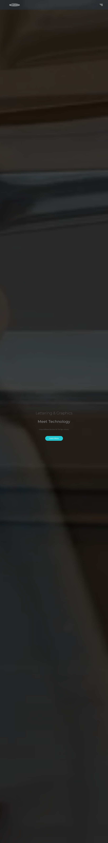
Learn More (54, 438)
